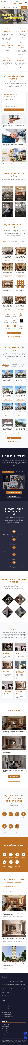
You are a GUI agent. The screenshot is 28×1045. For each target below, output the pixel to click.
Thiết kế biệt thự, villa (6, 1014)
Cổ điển (6, 366)
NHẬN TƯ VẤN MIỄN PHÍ (14, 109)
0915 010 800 (9, 992)
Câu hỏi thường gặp (7, 891)
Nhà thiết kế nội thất (20, 471)
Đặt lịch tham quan (14, 776)
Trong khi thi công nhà (7, 889)
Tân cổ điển (5, 241)
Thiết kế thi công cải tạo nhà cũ (8, 1008)
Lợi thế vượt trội (5, 1034)
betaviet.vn (5, 995)
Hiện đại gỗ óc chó (11, 243)
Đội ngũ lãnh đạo (5, 1026)
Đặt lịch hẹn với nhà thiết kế (14, 492)
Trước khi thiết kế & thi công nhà (9, 886)
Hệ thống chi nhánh (6, 1028)
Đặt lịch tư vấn (7, 260)
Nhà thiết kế (4, 1030)
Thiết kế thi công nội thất (7, 1006)
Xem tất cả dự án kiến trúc (14, 441)
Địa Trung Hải (13, 366)
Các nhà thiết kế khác (14, 496)
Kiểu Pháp (22, 364)
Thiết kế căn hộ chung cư (7, 1010)
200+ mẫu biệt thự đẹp (6, 1012)
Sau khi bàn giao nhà (19, 889)
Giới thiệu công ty (5, 1024)
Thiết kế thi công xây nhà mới (8, 1003)
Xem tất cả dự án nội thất (14, 336)
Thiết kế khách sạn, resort (7, 1016)
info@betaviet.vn (6, 994)
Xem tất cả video (14, 780)
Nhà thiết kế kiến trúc (8, 471)
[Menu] (25, 2)
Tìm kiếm (24, 7)
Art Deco (22, 241)
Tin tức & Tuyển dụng (6, 1032)
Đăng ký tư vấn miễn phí (14, 332)
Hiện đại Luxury (14, 241)
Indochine (19, 243)
